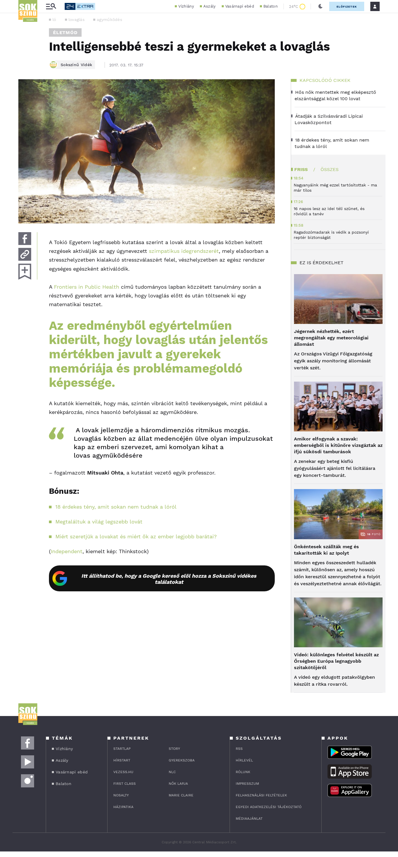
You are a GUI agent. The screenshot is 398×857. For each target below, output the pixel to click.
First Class (124, 784)
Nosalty (121, 795)
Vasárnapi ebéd (239, 6)
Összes (329, 169)
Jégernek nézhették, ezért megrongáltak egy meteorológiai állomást (331, 338)
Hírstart (121, 760)
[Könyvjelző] (24, 272)
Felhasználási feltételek (261, 795)
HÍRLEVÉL (244, 760)
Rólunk (243, 772)
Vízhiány (186, 6)
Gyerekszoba (182, 760)
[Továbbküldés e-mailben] (24, 254)
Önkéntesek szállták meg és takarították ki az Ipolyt (326, 550)
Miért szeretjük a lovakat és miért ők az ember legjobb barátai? (136, 536)
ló (54, 19)
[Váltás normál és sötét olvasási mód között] (320, 6)
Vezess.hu (123, 772)
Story (174, 749)
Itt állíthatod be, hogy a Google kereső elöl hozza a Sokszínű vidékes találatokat (168, 579)
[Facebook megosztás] (24, 238)
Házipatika (123, 807)
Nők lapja (178, 784)
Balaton (270, 6)
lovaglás (76, 19)
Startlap (122, 749)
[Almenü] (51, 6)
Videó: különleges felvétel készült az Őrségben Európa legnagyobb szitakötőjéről (336, 661)
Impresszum (247, 784)
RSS (239, 749)
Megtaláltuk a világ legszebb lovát (98, 522)
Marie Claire (181, 795)
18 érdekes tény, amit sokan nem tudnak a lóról (116, 507)
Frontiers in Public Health (86, 287)
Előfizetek (347, 6)
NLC (172, 772)
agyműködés (109, 19)
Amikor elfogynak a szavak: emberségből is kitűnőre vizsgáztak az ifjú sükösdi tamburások (338, 445)
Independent (66, 551)
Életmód (65, 32)
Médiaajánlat (249, 819)
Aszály (209, 6)
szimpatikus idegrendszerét (184, 251)
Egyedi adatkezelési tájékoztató (269, 807)
